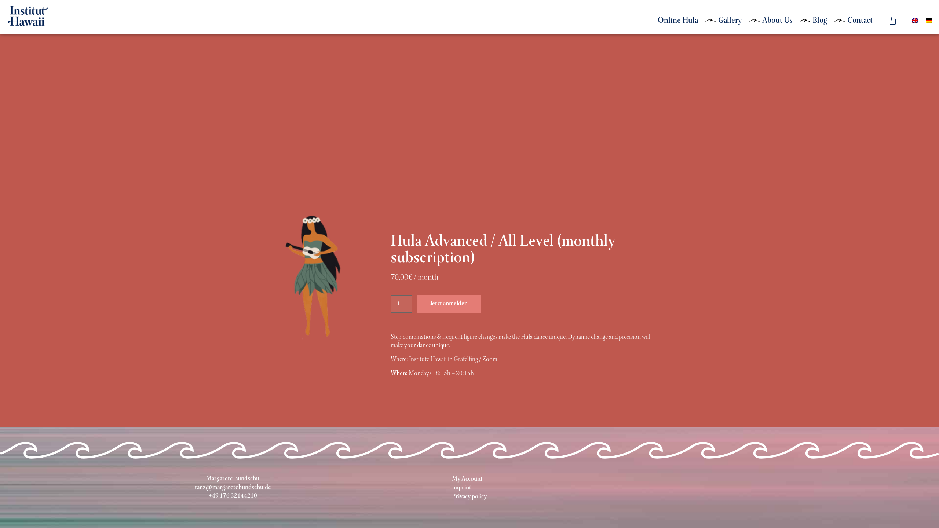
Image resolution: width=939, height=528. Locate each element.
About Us (777, 20)
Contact (860, 20)
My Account (467, 479)
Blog (819, 20)
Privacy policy (469, 497)
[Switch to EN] (915, 20)
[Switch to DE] (929, 20)
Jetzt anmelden (449, 304)
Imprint (461, 488)
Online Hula (678, 20)
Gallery (730, 20)
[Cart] (892, 20)
